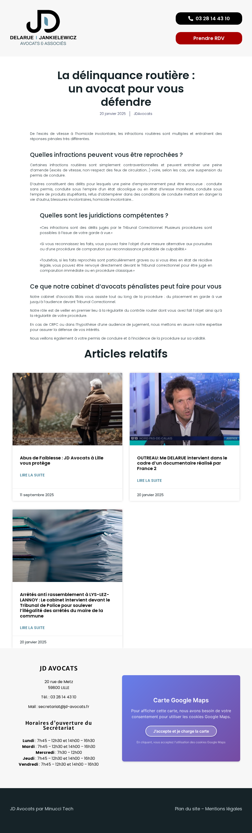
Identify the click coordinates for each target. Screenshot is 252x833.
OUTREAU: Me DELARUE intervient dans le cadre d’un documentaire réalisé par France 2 (182, 463)
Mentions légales (223, 809)
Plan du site (187, 809)
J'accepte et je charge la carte (181, 731)
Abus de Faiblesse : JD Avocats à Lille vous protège (61, 460)
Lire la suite (32, 475)
